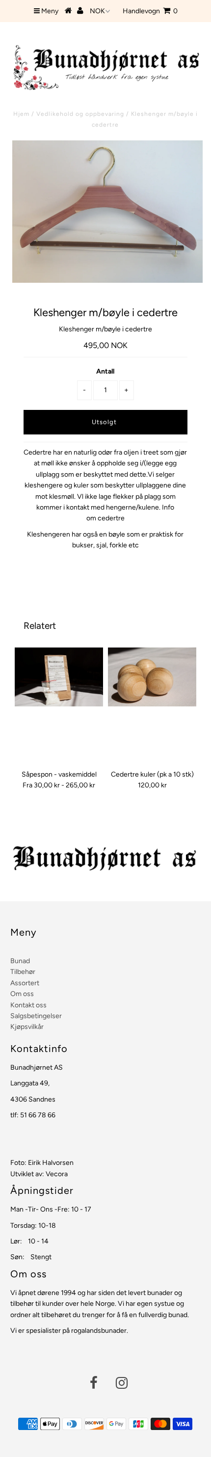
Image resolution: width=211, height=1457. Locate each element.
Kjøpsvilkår (27, 1027)
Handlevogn (150, 11)
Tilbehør (22, 972)
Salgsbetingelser (36, 1016)
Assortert (24, 983)
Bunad (20, 961)
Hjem (21, 113)
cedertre (111, 518)
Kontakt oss (28, 1005)
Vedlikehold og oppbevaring (80, 113)
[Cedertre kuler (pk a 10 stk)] (152, 677)
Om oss (22, 994)
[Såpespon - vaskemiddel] (59, 677)
